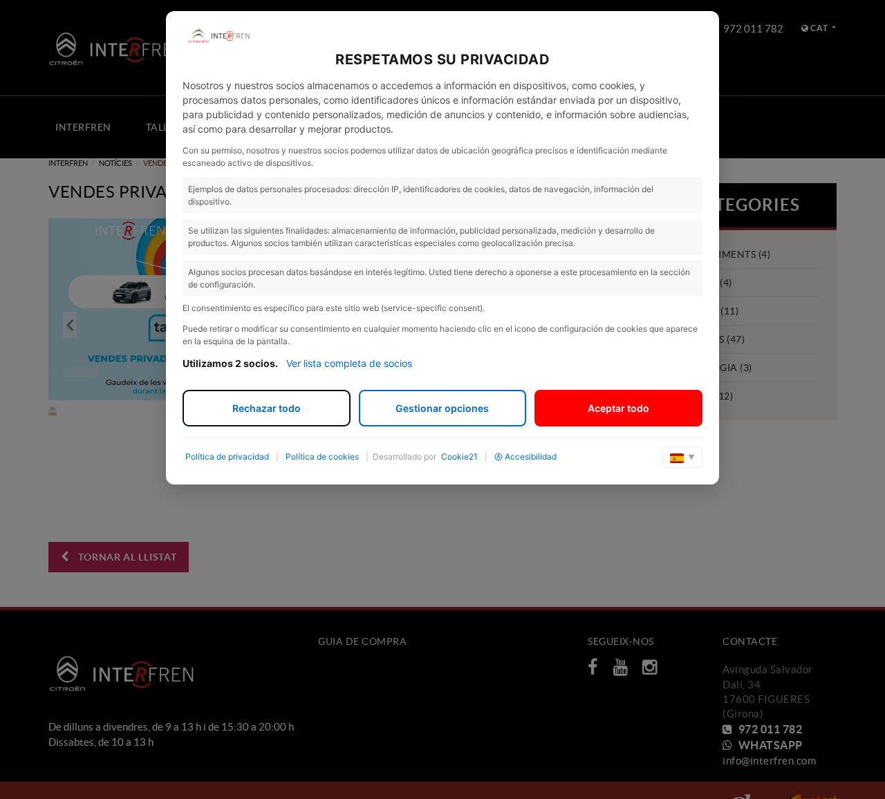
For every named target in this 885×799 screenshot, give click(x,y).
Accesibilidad (531, 456)
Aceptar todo (618, 408)
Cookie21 (459, 456)
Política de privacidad (227, 456)
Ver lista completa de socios (349, 363)
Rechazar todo (266, 408)
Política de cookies (322, 456)
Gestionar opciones (442, 408)
